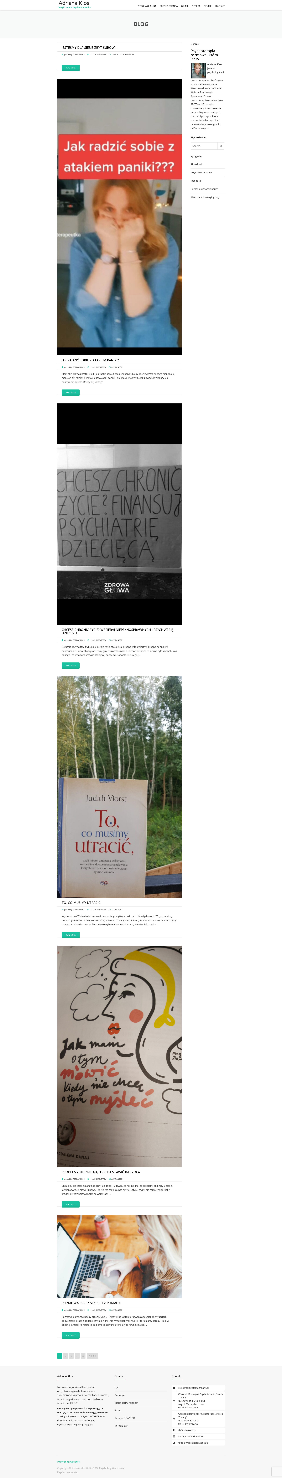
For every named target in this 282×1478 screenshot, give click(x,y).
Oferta (196, 6)
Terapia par (121, 1425)
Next (92, 1355)
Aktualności (116, 367)
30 (83, 1355)
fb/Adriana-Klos (187, 1430)
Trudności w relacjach (126, 1402)
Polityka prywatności (68, 1461)
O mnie (184, 6)
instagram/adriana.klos (191, 1436)
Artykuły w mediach (201, 172)
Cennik (208, 6)
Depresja (120, 1395)
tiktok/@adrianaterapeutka (193, 1442)
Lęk (117, 1387)
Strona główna (147, 6)
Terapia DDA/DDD (125, 1418)
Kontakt (220, 6)
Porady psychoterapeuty (122, 54)
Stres (117, 1410)
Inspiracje (196, 180)
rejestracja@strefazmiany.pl (193, 1387)
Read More (70, 68)
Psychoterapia (169, 6)
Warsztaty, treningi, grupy (205, 197)
